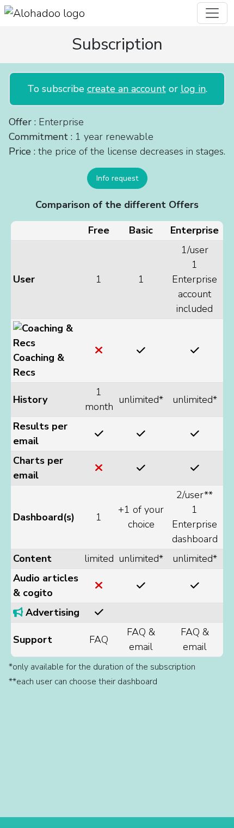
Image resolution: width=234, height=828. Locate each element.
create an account (126, 88)
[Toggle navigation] (212, 13)
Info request (117, 178)
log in (193, 88)
